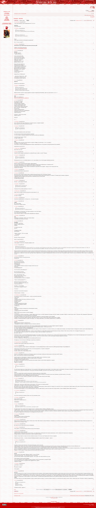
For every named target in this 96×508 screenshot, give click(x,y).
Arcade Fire (17, 427)
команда (33, 4)
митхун (17, 244)
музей (88, 4)
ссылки (93, 4)
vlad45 (17, 206)
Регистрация (89, 15)
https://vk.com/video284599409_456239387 (20, 48)
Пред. (15, 489)
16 (85, 20)
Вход (93, 15)
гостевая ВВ (57, 4)
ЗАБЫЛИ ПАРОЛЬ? (7, 20)
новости (3, 4)
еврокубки (26, 4)
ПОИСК (7, 18)
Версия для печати (93, 13)
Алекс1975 (17, 180)
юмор (84, 4)
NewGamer (17, 28)
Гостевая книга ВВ (23, 13)
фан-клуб (78, 4)
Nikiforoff (17, 364)
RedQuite (17, 44)
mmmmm (17, 352)
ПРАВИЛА (6, 17)
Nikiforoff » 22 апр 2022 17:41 (21, 246)
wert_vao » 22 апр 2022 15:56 (21, 405)
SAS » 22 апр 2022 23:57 (20, 87)
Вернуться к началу (93, 49)
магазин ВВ (49, 4)
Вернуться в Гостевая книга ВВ (18, 493)
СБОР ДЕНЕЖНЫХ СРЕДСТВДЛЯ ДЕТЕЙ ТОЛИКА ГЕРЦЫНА (7, 23)
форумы (65, 4)
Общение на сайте (17, 13)
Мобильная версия (91, 13)
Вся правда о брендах (54, 501)
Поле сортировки (52, 489)
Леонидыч (17, 397)
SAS (16, 50)
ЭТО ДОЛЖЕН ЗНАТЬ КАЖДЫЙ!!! (7, 13)
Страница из (78, 20)
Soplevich (17, 197)
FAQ (86, 15)
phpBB (52, 497)
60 (93, 20)
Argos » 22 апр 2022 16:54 (20, 156)
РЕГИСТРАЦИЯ (6, 19)
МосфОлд (17, 121)
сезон (8, 4)
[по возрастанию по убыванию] (67, 489)
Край (16, 151)
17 (86, 20)
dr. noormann (17, 423)
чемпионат (13, 4)
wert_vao (17, 452)
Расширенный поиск (91, 11)
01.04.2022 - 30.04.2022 (18, 18)
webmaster (92, 504)
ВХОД (7, 16)
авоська (17, 194)
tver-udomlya (17, 390)
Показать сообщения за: (40, 489)
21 (91, 20)
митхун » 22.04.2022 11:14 (21, 30)
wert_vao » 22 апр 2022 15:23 (21, 482)
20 (90, 20)
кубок (20, 4)
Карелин (17, 94)
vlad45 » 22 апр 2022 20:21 (21, 127)
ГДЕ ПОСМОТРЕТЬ (7, 15)
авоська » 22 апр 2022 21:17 (21, 208)
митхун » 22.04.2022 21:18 (21, 34)
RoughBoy (17, 215)
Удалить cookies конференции (80, 495)
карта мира (40, 4)
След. (93, 489)
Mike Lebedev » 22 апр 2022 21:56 (22, 185)
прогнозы (71, 4)
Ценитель (17, 85)
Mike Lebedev (18, 148)
